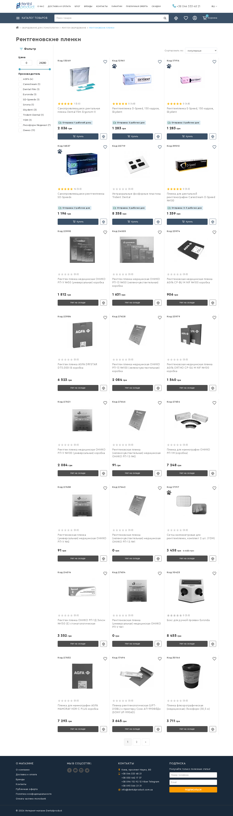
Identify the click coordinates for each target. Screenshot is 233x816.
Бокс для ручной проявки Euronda (188, 620)
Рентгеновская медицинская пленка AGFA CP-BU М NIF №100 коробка (190, 281)
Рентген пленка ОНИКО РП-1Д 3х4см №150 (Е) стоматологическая (81, 622)
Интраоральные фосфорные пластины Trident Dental (136, 196)
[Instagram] (81, 772)
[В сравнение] (103, 136)
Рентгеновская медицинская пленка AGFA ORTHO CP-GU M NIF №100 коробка (190, 368)
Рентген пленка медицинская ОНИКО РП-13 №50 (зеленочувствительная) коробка (136, 282)
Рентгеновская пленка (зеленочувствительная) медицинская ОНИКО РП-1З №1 (136, 538)
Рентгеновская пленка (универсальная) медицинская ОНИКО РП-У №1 (136, 623)
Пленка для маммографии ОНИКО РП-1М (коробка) (188, 451)
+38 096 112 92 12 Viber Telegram (140, 782)
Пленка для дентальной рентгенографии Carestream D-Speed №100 (191, 197)
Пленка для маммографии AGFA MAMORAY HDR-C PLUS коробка (78, 707)
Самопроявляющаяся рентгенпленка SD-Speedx (81, 196)
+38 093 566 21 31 (132, 786)
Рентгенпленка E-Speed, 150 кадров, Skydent (190, 110)
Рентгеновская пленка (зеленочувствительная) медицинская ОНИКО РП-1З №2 (136, 453)
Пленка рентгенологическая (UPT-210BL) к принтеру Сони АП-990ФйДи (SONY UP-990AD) (136, 709)
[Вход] (195, 18)
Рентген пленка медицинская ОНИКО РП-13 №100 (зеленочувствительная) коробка (136, 368)
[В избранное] (105, 62)
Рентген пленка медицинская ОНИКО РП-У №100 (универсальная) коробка (81, 451)
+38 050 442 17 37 (132, 778)
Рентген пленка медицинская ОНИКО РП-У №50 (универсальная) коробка (81, 281)
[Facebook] (70, 772)
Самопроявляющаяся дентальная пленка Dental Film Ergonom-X (79, 110)
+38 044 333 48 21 (188, 6)
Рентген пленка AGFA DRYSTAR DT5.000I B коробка (77, 366)
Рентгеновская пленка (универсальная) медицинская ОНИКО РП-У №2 (82, 538)
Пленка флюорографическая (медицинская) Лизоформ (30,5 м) (188, 707)
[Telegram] (87, 772)
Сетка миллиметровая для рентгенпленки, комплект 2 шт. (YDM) (191, 537)
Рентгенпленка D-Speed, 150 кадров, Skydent (136, 110)
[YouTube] (76, 772)
